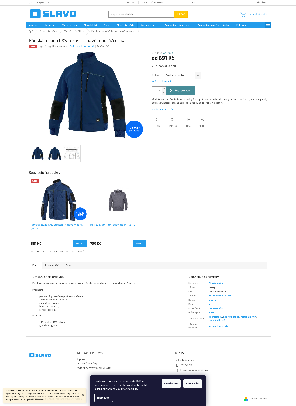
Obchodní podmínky (152, 2)
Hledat (180, 14)
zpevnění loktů (216, 320)
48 (38, 251)
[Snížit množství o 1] (164, 93)
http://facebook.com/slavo (194, 370)
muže (211, 312)
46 (32, 251)
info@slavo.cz (187, 360)
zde (135, 389)
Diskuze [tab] (70, 265)
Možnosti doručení (161, 81)
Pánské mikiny (216, 283)
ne (209, 304)
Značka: (103, 46)
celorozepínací (216, 308)
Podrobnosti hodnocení (82, 46)
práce (228, 296)
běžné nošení (215, 296)
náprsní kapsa (231, 317)
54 (55, 251)
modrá (212, 300)
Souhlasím (192, 383)
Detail (80, 243)
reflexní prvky (248, 317)
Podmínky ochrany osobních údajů (94, 368)
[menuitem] (34, 25)
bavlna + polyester (219, 326)
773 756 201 (186, 365)
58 (67, 251)
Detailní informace (161, 109)
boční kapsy (215, 317)
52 (49, 251)
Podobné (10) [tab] (52, 265)
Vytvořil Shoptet (258, 399)
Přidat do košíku (182, 90)
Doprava (130, 2)
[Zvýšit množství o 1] (164, 89)
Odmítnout (171, 383)
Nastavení (103, 398)
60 (73, 251)
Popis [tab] (35, 265)
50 (44, 251)
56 (61, 251)
